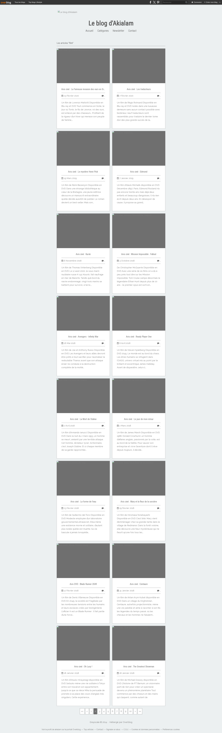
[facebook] (150, 2)
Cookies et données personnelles (145, 729)
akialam (58, 729)
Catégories (103, 30)
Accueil (89, 30)
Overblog (127, 722)
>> (140, 711)
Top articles (89, 729)
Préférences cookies (171, 729)
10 (130, 711)
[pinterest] (158, 2)
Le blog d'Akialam (111, 23)
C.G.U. (126, 729)
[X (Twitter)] (154, 2)
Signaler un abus (113, 729)
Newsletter (118, 30)
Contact (132, 30)
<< (82, 711)
